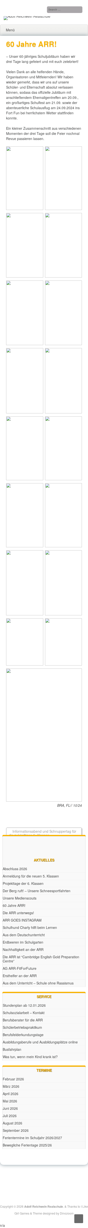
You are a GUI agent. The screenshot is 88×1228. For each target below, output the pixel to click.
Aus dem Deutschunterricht (24, 934)
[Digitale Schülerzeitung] (39, 1177)
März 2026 (11, 1086)
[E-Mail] (49, 1177)
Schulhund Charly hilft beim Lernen (30, 927)
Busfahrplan (12, 1049)
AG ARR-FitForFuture (19, 968)
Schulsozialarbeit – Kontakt (23, 1012)
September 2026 (16, 1130)
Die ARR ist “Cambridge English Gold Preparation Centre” (41, 958)
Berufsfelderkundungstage (23, 1034)
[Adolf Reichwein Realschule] (27, 16)
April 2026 (10, 1093)
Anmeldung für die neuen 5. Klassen (31, 876)
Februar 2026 (13, 1078)
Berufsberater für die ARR (23, 1019)
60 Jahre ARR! (14, 905)
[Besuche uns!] (44, 1177)
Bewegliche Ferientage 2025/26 (27, 1145)
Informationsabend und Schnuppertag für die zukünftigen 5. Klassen (42, 833)
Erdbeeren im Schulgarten (23, 942)
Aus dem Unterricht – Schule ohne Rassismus (38, 983)
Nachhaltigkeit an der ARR (23, 949)
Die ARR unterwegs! (18, 912)
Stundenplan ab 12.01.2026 (24, 1005)
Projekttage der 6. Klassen (23, 883)
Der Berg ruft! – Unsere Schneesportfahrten (36, 890)
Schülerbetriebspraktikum (22, 1027)
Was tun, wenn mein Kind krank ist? (30, 1056)
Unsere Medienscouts (19, 898)
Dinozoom (67, 1213)
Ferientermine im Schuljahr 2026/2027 (32, 1137)
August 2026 (12, 1123)
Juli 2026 (10, 1115)
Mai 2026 (10, 1101)
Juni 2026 (10, 1108)
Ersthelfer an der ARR (20, 975)
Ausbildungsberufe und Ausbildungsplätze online (40, 1042)
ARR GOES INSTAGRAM (22, 920)
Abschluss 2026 (15, 868)
